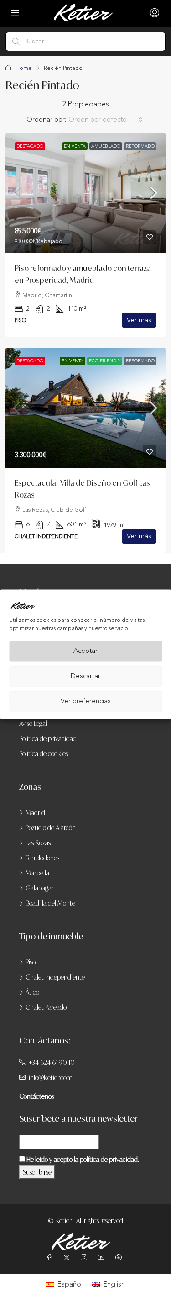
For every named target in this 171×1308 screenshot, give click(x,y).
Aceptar (85, 651)
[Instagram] (86, 1257)
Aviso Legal (33, 723)
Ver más (139, 320)
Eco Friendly (104, 361)
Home (24, 68)
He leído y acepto (82, 1159)
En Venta (75, 146)
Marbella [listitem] (37, 873)
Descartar (85, 676)
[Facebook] (51, 1257)
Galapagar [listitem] (40, 888)
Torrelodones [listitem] (42, 858)
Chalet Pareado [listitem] (46, 1007)
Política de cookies (43, 753)
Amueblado (105, 146)
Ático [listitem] (32, 992)
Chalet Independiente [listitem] (55, 977)
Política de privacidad (48, 738)
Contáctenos (36, 1096)
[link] (85, 193)
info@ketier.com (51, 1077)
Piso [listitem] (31, 962)
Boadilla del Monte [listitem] (50, 903)
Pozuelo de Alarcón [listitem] (51, 827)
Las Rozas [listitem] (38, 843)
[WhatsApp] (120, 1257)
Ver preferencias (86, 701)
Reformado (140, 146)
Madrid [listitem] (35, 812)
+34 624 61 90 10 (52, 1062)
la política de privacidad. (106, 1159)
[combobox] (105, 119)
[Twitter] (68, 1257)
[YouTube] (103, 1257)
